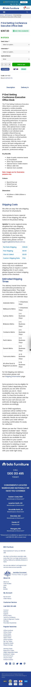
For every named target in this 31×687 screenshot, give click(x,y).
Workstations (7, 636)
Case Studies (7, 583)
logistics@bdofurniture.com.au (13, 242)
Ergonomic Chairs (8, 650)
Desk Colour (5, 41)
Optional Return (6, 56)
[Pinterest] (24, 663)
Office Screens (7, 639)
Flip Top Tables (7, 641)
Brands (5, 589)
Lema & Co (8, 78)
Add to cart (21, 64)
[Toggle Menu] (4, 12)
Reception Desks (8, 643)
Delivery (5, 612)
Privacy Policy (7, 615)
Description (11, 87)
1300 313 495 (15, 473)
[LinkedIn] (10, 663)
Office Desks (7, 634)
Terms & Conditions (9, 617)
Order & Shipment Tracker (11, 619)
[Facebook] (6, 663)
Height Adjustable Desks (10, 652)
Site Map (6, 621)
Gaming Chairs (7, 648)
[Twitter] (17, 663)
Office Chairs (7, 632)
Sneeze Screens (8, 659)
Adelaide (18, 560)
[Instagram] (13, 663)
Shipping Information (13, 376)
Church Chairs (7, 658)
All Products (8, 15)
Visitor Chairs (7, 638)
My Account (7, 597)
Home (2, 15)
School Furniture (8, 656)
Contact (6, 610)
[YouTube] (21, 663)
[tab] (11, 87)
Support (5, 614)
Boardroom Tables (8, 654)
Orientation (5, 48)
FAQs (4, 585)
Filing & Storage (8, 645)
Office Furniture (8, 630)
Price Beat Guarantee (9, 623)
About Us (6, 582)
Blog (4, 587)
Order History (7, 598)
